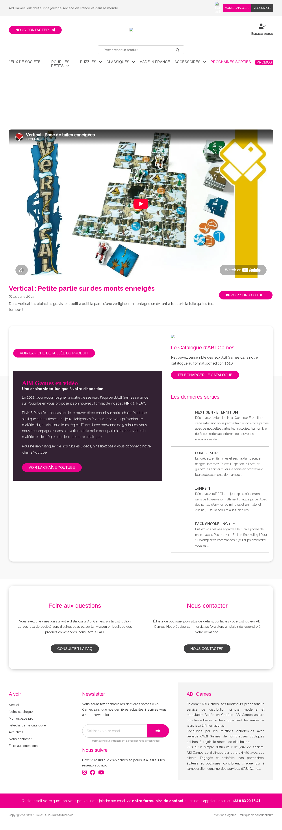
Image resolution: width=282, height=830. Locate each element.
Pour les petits (60, 64)
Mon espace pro (21, 718)
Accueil (14, 705)
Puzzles (89, 62)
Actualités (16, 732)
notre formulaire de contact (158, 801)
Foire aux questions (23, 746)
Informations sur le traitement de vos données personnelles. (125, 740)
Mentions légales (225, 815)
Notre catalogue (21, 711)
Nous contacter (207, 649)
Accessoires (188, 62)
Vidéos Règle (262, 7)
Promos (264, 62)
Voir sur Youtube (248, 295)
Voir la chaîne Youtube (52, 467)
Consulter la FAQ (74, 649)
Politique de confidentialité (256, 815)
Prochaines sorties (231, 62)
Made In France (154, 62)
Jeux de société (25, 62)
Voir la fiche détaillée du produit (54, 353)
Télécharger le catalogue (205, 375)
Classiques (119, 62)
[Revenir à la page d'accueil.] (141, 30)
